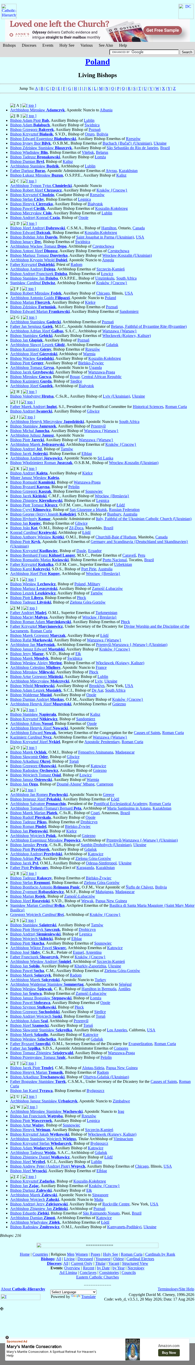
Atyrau (111, 170)
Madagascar (125, 752)
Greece (108, 794)
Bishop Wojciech (31, 938)
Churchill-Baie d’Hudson (115, 537)
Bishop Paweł (27, 208)
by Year (118, 1268)
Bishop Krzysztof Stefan (41, 1143)
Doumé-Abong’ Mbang (75, 784)
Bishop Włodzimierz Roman (41, 462)
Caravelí (129, 555)
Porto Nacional (115, 560)
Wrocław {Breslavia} (112, 496)
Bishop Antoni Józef (34, 251)
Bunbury (114, 514)
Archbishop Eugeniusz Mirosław (45, 840)
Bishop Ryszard (30, 487)
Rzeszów (133, 138)
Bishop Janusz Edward (37, 649)
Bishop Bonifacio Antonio (45, 887)
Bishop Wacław (32, 358)
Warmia (89, 354)
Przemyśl (98, 426)
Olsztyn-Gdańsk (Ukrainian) (106, 1077)
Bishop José (25, 952)
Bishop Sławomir (29, 757)
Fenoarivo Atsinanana (95, 752)
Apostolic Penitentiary (102, 742)
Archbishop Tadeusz (33, 1152)
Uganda (95, 367)
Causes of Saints (147, 732)
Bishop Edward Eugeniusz (43, 138)
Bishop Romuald (32, 482)
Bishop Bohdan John (33, 237)
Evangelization (140, 1044)
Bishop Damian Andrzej (37, 699)
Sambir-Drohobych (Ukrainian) (106, 845)
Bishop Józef (30, 901)
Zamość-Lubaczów (107, 588)
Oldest (118, 1259)
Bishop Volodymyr (32, 396)
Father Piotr (29, 867)
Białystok (95, 204)
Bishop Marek (29, 658)
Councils (129, 1272)
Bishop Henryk (31, 204)
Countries (40, 1254)
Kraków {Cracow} (111, 190)
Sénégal (125, 984)
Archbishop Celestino (35, 667)
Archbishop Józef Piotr (35, 573)
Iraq (121, 1111)
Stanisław (32, 283)
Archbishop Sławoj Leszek (37, 345)
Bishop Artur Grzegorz (36, 676)
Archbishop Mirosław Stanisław (46, 1111)
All (58, 1259)
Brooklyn (96, 686)
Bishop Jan (26, 340)
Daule (81, 551)
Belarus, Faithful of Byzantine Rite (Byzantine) (149, 326)
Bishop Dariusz (31, 1190)
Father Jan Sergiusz (31, 326)
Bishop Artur (27, 1125)
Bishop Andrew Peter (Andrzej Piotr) (47, 1166)
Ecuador (95, 551)
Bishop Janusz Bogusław (40, 998)
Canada (139, 228)
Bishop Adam (30, 125)
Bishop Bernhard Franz (42, 555)
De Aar (97, 690)
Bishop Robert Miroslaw (35, 293)
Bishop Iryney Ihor (30, 143)
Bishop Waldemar (31, 695)
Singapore (100, 1195)
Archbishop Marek (37, 444)
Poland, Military (87, 584)
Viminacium (123, 1139)
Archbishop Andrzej (32, 269)
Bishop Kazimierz (30, 349)
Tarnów (67, 449)
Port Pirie (88, 569)
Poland (97, 61)
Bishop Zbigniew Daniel (40, 1157)
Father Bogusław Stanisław (38, 1081)
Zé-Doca (76, 528)
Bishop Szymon (33, 1007)
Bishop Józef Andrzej (37, 228)
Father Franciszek (34, 957)
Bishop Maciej (28, 617)
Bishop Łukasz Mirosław (36, 175)
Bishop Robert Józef (36, 190)
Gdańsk (112, 345)
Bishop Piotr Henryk (35, 929)
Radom (76, 264)
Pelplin (73, 487)
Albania (106, 110)
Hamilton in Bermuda (99, 989)
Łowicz (107, 273)
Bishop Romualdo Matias (39, 560)
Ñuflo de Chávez (139, 887)
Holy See (66, 45)
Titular (100, 1263)
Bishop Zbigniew (36, 500)
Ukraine (160, 143)
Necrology (135, 1268)
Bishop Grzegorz (32, 129)
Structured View (135, 1263)
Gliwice (93, 411)
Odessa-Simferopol (101, 863)
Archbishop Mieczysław (39, 681)
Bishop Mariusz (33, 588)
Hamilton (108, 228)
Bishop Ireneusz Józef (35, 799)
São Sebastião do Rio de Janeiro (132, 148)
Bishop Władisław (29, 152)
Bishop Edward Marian (40, 311)
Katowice (98, 766)
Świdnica (92, 125)
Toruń (74, 761)
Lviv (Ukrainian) (116, 396)
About (23, 1289)
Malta (98, 1199)
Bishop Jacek (31, 372)
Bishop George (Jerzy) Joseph (43, 514)
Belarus (102, 152)
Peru (141, 555)
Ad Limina (68, 1272)
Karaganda (85, 867)
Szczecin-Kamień (110, 269)
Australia (130, 514)
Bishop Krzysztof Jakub (39, 1134)
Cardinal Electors (140, 1259)
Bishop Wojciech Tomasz (35, 775)
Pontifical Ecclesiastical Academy (120, 803)
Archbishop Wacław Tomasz (38, 246)
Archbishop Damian (32, 1218)
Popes (95, 1254)
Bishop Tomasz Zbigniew (41, 1053)
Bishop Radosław (34, 770)
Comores (121, 1048)
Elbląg (87, 453)
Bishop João (23, 528)
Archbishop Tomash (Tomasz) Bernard (45, 808)
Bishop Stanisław (31, 335)
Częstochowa (103, 246)
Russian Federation (124, 509)
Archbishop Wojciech (33, 835)
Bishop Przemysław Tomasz (38, 1057)
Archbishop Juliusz (32, 435)
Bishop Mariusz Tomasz (39, 255)
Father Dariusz (27, 170)
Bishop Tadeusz (35, 157)
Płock (81, 597)
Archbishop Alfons (31, 723)
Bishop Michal (29, 431)
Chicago (103, 293)
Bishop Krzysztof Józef (35, 742)
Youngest (102, 1259)
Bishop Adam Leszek (35, 690)
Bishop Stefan (27, 199)
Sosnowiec (94, 491)
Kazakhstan (128, 170)
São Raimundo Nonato (101, 1213)
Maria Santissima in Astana (129, 808)
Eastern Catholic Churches (97, 1277)
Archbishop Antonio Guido (40, 298)
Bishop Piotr (26, 363)
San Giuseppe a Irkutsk (88, 509)
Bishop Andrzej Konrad (35, 217)
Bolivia (102, 134)
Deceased (85, 1259)
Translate (88, 1296)
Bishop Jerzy (27, 654)
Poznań (95, 129)
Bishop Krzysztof (31, 134)
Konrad (33, 532)
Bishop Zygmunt (37, 892)
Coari (95, 813)
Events (47, 45)
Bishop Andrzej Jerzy (39, 1204)
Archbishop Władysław (35, 1222)
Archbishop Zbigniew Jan (39, 1208)
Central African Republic (102, 376)
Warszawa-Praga (101, 372)
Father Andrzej (28, 612)
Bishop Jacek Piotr (31, 1068)
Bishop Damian (27, 161)
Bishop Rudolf (30, 817)
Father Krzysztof (32, 264)
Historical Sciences (148, 406)
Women (81, 1254)
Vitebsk (88, 152)
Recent (88, 1268)
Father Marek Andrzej (33, 406)
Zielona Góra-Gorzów (88, 602)
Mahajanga (104, 892)
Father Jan (25, 1048)
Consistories (109, 1272)
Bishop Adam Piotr (29, 120)
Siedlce (76, 381)
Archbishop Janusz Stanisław (43, 1101)
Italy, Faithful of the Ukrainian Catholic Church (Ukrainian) (143, 519)
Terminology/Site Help (176, 1289)
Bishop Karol (30, 569)
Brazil (165, 148)
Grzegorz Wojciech (37, 914)
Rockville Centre (115, 1204)
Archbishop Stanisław (34, 166)
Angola (108, 260)
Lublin (89, 120)
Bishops (9, 45)
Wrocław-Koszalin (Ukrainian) (127, 255)
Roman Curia (176, 406)
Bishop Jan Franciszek (36, 1116)
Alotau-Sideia (93, 1068)
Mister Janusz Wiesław (34, 477)
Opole (83, 217)
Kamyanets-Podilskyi (124, 1227)
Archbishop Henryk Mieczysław (47, 421)
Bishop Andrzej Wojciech (36, 1016)
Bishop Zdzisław (33, 307)
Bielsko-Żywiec (91, 363)
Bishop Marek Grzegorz (38, 635)
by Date (103, 1268)
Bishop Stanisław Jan (34, 278)
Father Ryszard (30, 1044)
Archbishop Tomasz (32, 367)
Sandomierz (129, 311)
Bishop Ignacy (25, 242)
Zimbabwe (121, 1101)
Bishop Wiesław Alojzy (36, 663)
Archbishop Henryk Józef (40, 704)
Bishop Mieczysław (31, 213)
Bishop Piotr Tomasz (33, 505)
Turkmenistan (106, 612)
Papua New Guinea (111, 901)
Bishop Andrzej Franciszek (38, 273)
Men (70, 1254)
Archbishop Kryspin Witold (38, 260)
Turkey (100, 980)
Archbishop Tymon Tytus (41, 185)
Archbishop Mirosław (37, 110)
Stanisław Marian (37, 905)
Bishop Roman (28, 826)
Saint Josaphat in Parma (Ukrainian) (105, 237)
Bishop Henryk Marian (36, 1072)
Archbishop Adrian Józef (36, 331)
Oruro (89, 134)
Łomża (100, 157)
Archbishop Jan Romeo (39, 794)
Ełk (78, 654)
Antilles (124, 989)
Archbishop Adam (29, 1021)
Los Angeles (117, 1030)
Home (25, 1254)
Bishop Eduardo (29, 1213)
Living (69, 1259)
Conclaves (88, 1272)
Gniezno (119, 704)
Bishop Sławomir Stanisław (41, 1030)
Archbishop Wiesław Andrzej (40, 961)
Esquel (78, 952)
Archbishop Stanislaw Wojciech (43, 1139)
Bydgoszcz (95, 1090)
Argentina (94, 952)
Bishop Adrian (25, 858)
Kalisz (68, 161)
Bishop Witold (32, 686)
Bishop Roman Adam (40, 622)
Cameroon (104, 784)
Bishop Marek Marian (33, 813)
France (101, 667)
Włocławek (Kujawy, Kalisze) (126, 335)
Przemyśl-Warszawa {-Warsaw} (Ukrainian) (131, 644)
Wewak (87, 901)
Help (123, 45)
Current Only (81, 1263)
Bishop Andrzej (31, 411)
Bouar (74, 376)
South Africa (126, 278)
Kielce (90, 302)
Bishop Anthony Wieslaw (37, 537)
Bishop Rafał (31, 640)
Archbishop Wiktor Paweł (38, 948)
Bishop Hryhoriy (30, 519)
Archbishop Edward (33, 732)
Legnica (84, 199)
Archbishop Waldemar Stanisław (47, 984)
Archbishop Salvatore (38, 803)
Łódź (121, 505)
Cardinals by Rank (160, 1254)
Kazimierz (31, 737)
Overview (72, 1268)
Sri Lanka (105, 458)
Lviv (98, 681)
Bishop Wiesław (33, 584)
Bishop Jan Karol (31, 1090)
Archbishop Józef (33, 354)
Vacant (113, 1263)
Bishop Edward (30, 232)
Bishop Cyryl (30, 509)
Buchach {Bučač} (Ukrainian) (127, 143)
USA (140, 237)
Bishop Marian (30, 302)
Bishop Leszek (33, 593)
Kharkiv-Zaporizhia (90, 966)
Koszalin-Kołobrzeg (111, 208)
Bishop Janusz (31, 779)
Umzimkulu (104, 278)
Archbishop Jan (32, 644)
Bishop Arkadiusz (30, 761)
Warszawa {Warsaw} (119, 331)
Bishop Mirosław (30, 376)
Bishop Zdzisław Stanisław (41, 148)
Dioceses (29, 45)
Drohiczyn (89, 822)
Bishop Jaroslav (28, 845)
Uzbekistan (123, 564)
